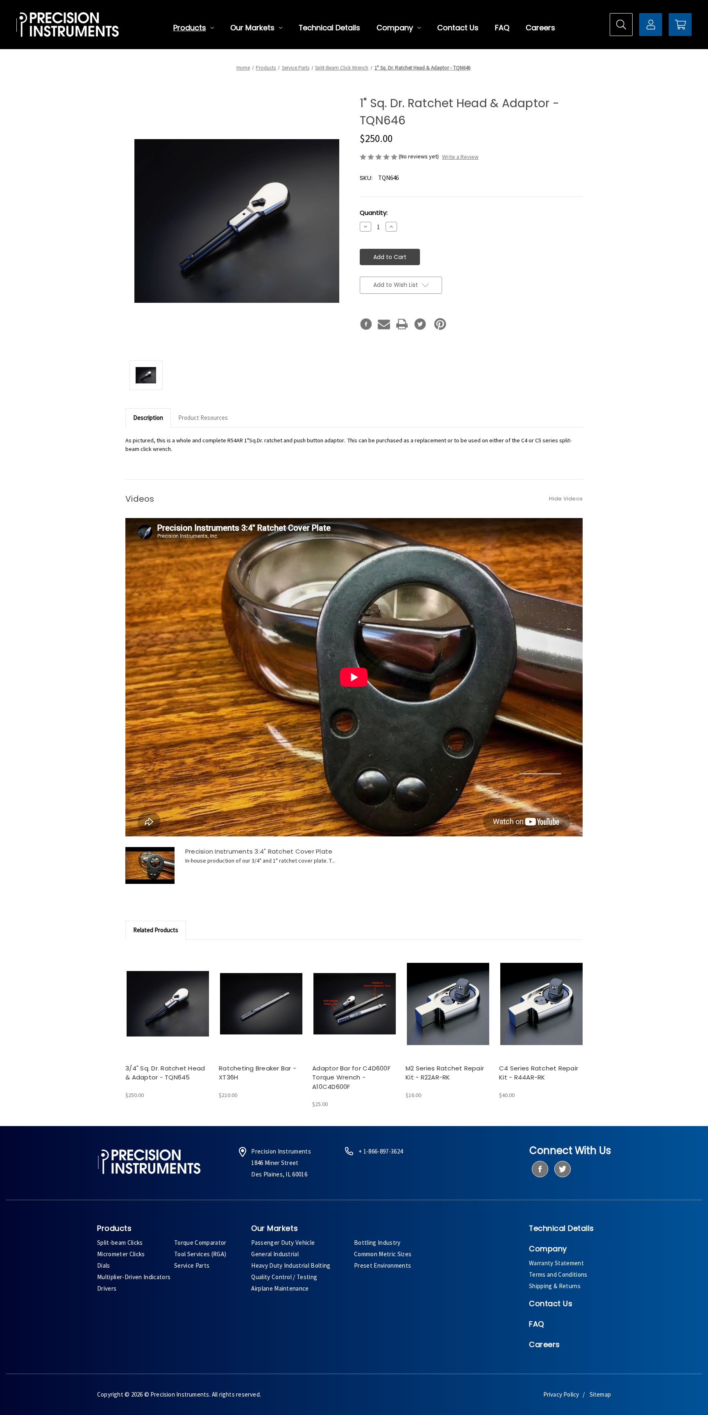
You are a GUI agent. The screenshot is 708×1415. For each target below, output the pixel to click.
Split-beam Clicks (120, 1242)
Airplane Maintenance (280, 1288)
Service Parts (191, 1265)
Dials (103, 1265)
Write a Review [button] (460, 156)
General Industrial (275, 1254)
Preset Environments (382, 1265)
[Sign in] (650, 24)
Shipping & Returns (555, 1286)
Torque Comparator (200, 1242)
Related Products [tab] (155, 930)
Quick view (167, 996)
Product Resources (203, 417)
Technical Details (329, 28)
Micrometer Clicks (121, 1254)
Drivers (106, 1288)
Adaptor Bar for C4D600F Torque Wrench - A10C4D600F (351, 1077)
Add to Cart (168, 1011)
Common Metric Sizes (382, 1254)
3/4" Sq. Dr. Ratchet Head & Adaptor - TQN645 (165, 1073)
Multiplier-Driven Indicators (133, 1277)
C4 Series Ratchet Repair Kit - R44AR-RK (538, 1073)
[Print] (402, 324)
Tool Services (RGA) (200, 1254)
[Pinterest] (440, 324)
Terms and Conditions (558, 1274)
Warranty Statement (556, 1263)
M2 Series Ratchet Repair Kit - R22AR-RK (445, 1073)
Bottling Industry (377, 1242)
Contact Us (458, 28)
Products (189, 28)
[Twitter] (420, 324)
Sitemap (600, 1394)
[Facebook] (366, 324)
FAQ (502, 28)
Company (395, 28)
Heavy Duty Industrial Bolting (291, 1265)
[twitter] (562, 1169)
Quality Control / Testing (284, 1277)
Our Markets (252, 28)
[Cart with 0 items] (680, 24)
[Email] (384, 324)
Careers (540, 28)
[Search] (621, 24)
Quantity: (374, 212)
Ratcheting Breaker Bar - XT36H (257, 1073)
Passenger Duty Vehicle (283, 1242)
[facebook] (539, 1169)
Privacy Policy (561, 1394)
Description (148, 417)
